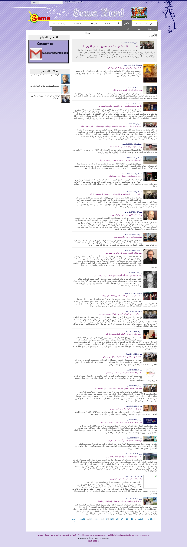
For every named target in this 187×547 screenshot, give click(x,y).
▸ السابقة (141, 519)
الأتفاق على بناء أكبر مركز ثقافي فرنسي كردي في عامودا (121, 160)
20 (107, 519)
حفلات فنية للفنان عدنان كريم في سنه (128, 237)
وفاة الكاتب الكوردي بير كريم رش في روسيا (126, 215)
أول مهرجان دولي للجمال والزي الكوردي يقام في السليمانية (120, 106)
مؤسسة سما (155, 2)
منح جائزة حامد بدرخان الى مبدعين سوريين (126, 409)
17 (122, 519)
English (67, 2)
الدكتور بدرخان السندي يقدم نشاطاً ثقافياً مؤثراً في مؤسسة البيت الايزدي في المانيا (111, 126)
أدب (117, 23)
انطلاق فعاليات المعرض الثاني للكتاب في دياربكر (124, 372)
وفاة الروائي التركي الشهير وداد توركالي (127, 90)
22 (96, 519)
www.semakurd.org (101, 538)
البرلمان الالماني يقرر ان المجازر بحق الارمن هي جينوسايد (120, 314)
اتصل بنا (146, 2)
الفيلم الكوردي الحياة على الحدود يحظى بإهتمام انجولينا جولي (119, 501)
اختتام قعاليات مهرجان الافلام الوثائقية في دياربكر (124, 334)
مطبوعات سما (92, 23)
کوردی (80, 2)
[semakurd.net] (39, 22)
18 (117, 519)
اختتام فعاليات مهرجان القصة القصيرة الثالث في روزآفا (122, 296)
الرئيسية (149, 23)
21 (102, 519)
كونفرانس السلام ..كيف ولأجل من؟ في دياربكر (125, 440)
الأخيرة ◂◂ (74, 520)
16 (127, 519)
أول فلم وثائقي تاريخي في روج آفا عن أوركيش (125, 68)
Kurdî (74, 2)
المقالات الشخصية (49, 71)
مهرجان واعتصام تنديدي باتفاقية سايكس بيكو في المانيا (121, 422)
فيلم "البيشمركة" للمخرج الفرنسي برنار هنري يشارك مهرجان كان (118, 388)
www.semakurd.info (85, 538)
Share (87, 33)
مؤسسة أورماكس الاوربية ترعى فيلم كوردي (126, 479)
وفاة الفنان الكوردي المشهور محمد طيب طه (125, 147)
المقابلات (106, 23)
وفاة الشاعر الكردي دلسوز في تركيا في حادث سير (123, 253)
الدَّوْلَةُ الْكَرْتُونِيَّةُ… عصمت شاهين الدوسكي (45, 75)
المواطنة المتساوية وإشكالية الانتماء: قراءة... (45, 86)
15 (132, 519)
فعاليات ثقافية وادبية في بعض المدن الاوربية (111, 46)
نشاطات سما (76, 23)
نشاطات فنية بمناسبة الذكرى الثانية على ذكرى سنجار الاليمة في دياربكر (116, 194)
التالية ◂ (82, 519)
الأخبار (126, 23)
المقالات (137, 23)
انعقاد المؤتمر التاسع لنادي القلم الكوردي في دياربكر (122, 357)
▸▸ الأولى (151, 519)
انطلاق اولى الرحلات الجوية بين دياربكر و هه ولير (124, 456)
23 (91, 519)
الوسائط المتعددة (59, 23)
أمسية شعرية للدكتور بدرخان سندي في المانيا (125, 176)
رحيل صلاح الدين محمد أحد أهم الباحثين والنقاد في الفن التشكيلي (118, 275)
